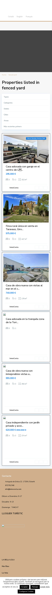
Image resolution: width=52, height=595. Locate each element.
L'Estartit (18, 161)
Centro (10, 161)
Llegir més (45, 587)
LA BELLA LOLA (8, 560)
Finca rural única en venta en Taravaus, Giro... (22, 227)
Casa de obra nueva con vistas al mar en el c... (24, 287)
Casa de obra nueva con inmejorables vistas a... (19, 372)
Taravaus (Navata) (21, 220)
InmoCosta (14, 188)
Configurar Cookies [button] (26, 591)
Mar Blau (5, 566)
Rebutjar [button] (35, 587)
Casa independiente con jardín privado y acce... (23, 424)
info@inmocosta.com (13, 489)
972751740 (9, 485)
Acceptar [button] (24, 587)
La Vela (5, 573)
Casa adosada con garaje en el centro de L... (23, 168)
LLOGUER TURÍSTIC (12, 513)
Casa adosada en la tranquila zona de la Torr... (25, 320)
